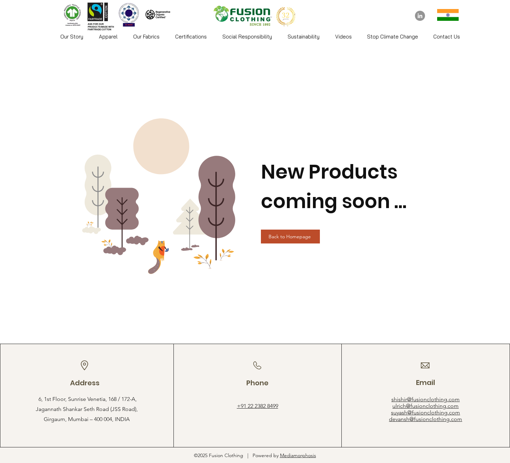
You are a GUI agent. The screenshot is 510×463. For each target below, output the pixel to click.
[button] (108, 36)
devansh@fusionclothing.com (425, 419)
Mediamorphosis (298, 455)
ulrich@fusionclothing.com (425, 406)
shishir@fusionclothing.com (425, 399)
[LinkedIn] (420, 16)
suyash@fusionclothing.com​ (425, 412)
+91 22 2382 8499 (257, 406)
